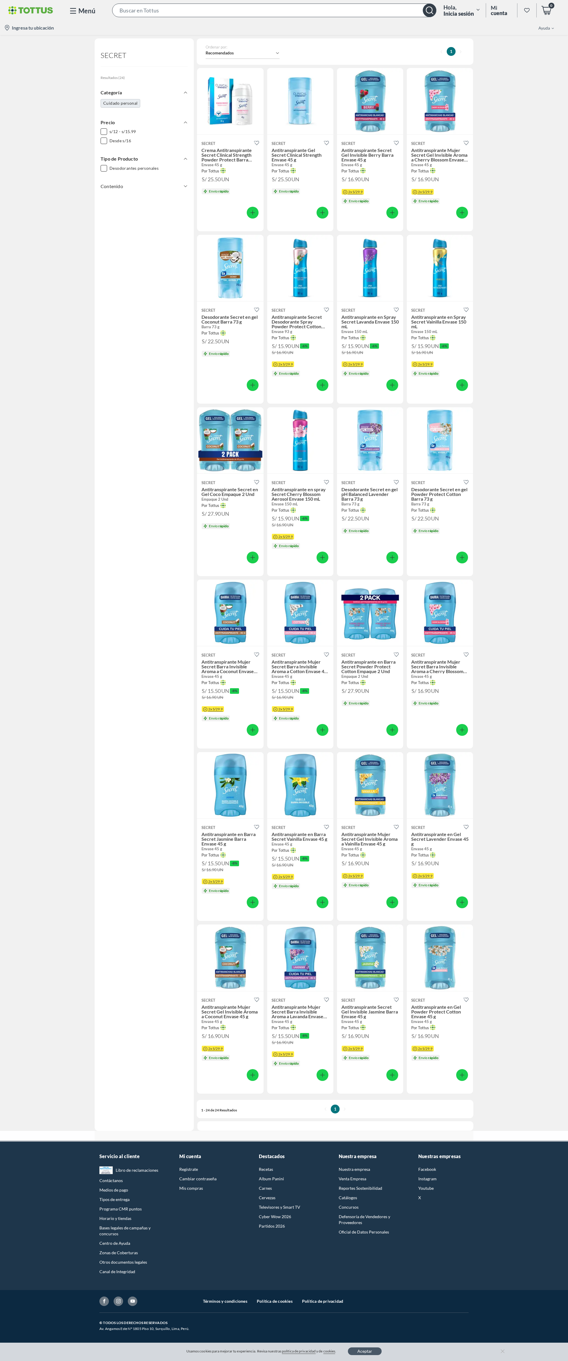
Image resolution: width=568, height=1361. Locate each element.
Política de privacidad (322, 1301)
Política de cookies (275, 1301)
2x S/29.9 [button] (355, 192)
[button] (274, 10)
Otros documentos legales (123, 1262)
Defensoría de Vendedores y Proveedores (364, 1219)
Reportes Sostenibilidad (360, 1188)
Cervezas (267, 1197)
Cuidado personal (120, 103)
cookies (329, 1351)
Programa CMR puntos (120, 1208)
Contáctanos (111, 1180)
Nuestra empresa (354, 1169)
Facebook (427, 1169)
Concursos (349, 1207)
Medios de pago (113, 1189)
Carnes (265, 1188)
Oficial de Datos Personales (364, 1231)
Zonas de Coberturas (118, 1252)
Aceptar (364, 1351)
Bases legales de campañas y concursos (125, 1230)
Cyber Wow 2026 (275, 1216)
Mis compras (191, 1188)
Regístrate (188, 1169)
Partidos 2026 (272, 1226)
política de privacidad (299, 1351)
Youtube (426, 1188)
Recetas (266, 1169)
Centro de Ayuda (114, 1243)
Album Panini (271, 1178)
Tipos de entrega (114, 1199)
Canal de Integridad (117, 1271)
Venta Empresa (352, 1178)
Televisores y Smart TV (279, 1207)
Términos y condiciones (225, 1301)
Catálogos (348, 1197)
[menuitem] (542, 27)
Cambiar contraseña (198, 1178)
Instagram (427, 1178)
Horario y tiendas (115, 1218)
